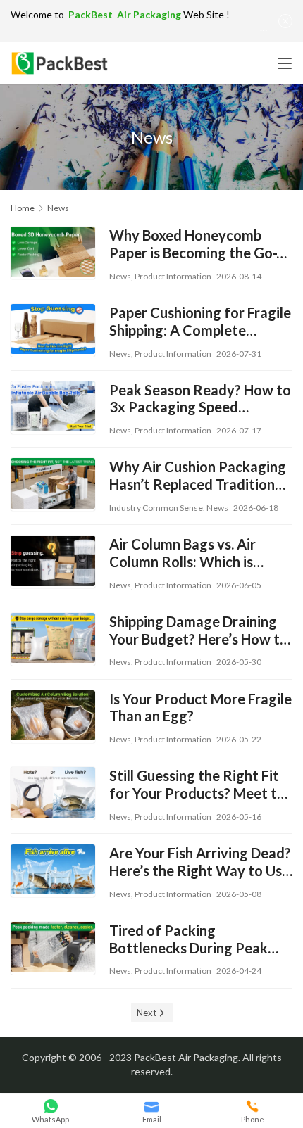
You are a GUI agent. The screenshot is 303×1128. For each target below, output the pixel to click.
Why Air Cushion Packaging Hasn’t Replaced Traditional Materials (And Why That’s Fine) (197, 475)
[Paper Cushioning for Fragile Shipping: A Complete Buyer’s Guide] (53, 329)
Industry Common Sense (156, 507)
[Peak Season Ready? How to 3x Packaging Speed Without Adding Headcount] (53, 406)
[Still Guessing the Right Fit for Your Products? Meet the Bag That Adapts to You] (53, 792)
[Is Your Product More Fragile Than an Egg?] (53, 715)
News (120, 276)
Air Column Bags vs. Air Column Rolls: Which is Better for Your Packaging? (196, 553)
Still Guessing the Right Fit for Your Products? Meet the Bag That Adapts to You (200, 784)
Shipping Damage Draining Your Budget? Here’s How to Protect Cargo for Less (198, 630)
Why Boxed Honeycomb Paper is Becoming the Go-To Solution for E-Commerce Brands (200, 244)
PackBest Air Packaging (125, 14)
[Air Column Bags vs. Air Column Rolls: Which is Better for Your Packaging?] (53, 560)
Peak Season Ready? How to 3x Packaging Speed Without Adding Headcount (200, 399)
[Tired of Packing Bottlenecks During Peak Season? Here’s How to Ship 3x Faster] (53, 947)
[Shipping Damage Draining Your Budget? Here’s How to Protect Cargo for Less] (53, 638)
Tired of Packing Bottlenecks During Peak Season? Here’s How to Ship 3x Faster (196, 939)
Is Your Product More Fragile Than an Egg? (200, 707)
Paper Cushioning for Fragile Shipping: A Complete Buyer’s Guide (200, 321)
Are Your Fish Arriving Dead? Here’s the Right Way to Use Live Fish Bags (200, 862)
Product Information (173, 276)
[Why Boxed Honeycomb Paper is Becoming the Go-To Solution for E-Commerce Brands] (53, 252)
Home (23, 208)
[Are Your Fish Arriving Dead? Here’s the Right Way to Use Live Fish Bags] (53, 869)
